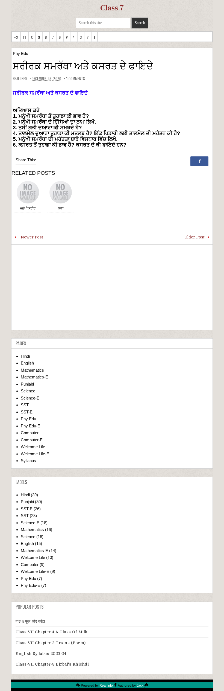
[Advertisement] (112, 287)
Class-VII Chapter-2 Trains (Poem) (51, 643)
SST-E (27, 412)
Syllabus (28, 460)
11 (24, 37)
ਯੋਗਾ (60, 208)
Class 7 (112, 8)
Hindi (25, 356)
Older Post (194, 237)
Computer (30, 432)
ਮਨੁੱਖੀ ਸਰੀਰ (28, 208)
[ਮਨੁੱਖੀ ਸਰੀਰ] (28, 191)
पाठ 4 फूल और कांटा (30, 621)
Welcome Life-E (35, 453)
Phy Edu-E (30, 426)
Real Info (106, 685)
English (27, 363)
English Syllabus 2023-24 (41, 653)
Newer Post (32, 237)
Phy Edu (20, 53)
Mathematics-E (34, 377)
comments (75, 78)
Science (28, 391)
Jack (140, 685)
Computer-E (32, 440)
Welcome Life (33, 446)
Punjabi (27, 384)
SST (25, 405)
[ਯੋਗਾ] (60, 191)
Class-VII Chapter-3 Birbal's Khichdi (52, 664)
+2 (16, 37)
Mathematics (32, 370)
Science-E (30, 398)
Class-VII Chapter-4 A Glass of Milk (51, 632)
